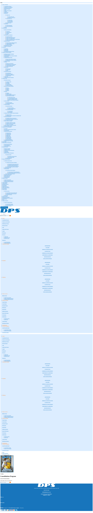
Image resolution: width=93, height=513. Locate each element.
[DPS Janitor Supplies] (10, 212)
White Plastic (6, 49)
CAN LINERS (47, 247)
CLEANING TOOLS (47, 251)
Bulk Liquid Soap (7, 176)
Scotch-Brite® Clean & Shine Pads (11, 192)
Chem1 (3, 336)
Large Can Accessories (9, 124)
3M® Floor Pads (6, 191)
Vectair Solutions (8, 32)
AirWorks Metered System (10, 43)
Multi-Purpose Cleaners (5, 223)
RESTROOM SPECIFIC (47, 256)
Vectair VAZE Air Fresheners (10, 37)
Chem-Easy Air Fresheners (8, 7)
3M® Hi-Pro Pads (9, 194)
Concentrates (8, 69)
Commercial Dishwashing (8, 57)
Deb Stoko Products (5, 184)
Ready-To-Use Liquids (7, 330)
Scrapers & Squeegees (7, 116)
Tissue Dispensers (9, 158)
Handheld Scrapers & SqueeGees (11, 118)
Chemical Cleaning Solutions (6, 52)
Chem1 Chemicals (5, 4)
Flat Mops (7, 82)
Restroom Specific (5, 146)
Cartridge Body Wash (7, 167)
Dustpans (7, 90)
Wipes (7, 70)
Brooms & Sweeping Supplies (9, 86)
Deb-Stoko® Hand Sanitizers (10, 170)
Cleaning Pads (8, 134)
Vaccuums (5, 128)
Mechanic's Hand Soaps (8, 174)
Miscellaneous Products (6, 197)
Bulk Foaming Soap (7, 175)
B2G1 (3, 199)
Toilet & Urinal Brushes (11, 108)
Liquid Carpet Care (11, 16)
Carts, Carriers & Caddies (8, 120)
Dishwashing (6, 12)
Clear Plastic (6, 48)
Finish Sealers (10, 20)
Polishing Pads (8, 136)
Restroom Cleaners (5, 225)
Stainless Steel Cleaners (7, 10)
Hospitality (4, 378)
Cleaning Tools (4, 78)
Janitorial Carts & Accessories (10, 123)
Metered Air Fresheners (9, 63)
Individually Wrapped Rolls (12, 156)
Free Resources (4, 443)
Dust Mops (8, 83)
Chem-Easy (8, 31)
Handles (7, 89)
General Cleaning (11, 107)
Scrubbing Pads (8, 133)
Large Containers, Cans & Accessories (10, 125)
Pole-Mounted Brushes (9, 109)
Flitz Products (4, 185)
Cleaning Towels (8, 114)
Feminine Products (7, 149)
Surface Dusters (6, 100)
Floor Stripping (8, 73)
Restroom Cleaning (7, 148)
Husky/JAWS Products (5, 187)
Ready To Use (8, 68)
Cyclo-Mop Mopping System (12, 98)
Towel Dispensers (7, 145)
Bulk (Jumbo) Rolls (11, 157)
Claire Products (4, 183)
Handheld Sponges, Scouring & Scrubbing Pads (13, 115)
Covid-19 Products (5, 200)
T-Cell (7, 34)
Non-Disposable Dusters (10, 103)
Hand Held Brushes (9, 106)
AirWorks (7, 33)
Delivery (3, 506)
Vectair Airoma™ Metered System (11, 42)
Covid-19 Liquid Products (8, 202)
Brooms (7, 87)
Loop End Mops (8, 84)
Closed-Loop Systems (7, 179)
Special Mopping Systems (10, 95)
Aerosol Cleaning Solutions (10, 65)
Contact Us (4, 505)
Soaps (5, 9)
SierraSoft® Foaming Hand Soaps (13, 164)
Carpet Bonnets (8, 138)
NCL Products (4, 188)
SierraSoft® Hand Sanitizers (10, 173)
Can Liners (4, 47)
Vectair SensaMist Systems (10, 40)
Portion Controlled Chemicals (8, 180)
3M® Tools (6, 195)
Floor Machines (6, 130)
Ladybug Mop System (11, 97)
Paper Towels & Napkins (8, 144)
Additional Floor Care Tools (8, 140)
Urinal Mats (6, 151)
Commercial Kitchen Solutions (9, 77)
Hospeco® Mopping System (12, 99)
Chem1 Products (4, 182)
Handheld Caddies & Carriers (10, 122)
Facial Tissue (4, 141)
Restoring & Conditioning (10, 74)
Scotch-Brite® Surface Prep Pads (11, 193)
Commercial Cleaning (5, 361)
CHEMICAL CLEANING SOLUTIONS (47, 249)
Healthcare (4, 395)
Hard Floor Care (8, 22)
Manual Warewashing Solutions (11, 59)
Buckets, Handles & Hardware (11, 94)
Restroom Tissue (8, 154)
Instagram (3, 500)
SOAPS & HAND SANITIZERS (47, 258)
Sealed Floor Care (9, 18)
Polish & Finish (8, 75)
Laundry (5, 11)
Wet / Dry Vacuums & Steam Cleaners (10, 129)
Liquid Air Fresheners (7, 46)
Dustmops (7, 88)
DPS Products (4, 307)
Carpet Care (6, 76)
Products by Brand (5, 418)
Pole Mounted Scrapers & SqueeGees (12, 119)
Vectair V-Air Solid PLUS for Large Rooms (13, 39)
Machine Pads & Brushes (8, 131)
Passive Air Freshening (7, 29)
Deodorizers (6, 23)
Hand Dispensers (6, 177)
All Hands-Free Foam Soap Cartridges (12, 166)
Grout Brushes (10, 111)
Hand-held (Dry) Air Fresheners (11, 64)
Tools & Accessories (9, 85)
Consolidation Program (7, 6)
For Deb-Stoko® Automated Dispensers (14, 172)
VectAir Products (5, 196)
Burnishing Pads (8, 137)
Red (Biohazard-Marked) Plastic (9, 51)
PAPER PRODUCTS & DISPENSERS (47, 271)
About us (3, 504)
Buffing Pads (8, 135)
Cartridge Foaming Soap (8, 160)
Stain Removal (6, 56)
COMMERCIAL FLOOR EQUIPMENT (47, 269)
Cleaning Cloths (8, 81)
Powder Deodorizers (9, 26)
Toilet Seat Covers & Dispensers (9, 150)
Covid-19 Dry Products (7, 205)
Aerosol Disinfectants (9, 66)
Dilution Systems (5, 178)
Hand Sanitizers (6, 168)
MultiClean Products (5, 186)
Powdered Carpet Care (11, 17)
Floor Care (6, 13)
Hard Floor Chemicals (7, 71)
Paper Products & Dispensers (6, 142)
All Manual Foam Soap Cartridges (11, 162)
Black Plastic (6, 50)
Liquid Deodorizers (9, 25)
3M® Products (4, 189)
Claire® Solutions (9, 44)
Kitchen (5, 27)
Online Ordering (4, 207)
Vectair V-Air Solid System (10, 38)
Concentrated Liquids (9, 204)
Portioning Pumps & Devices (8, 181)
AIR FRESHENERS (47, 245)
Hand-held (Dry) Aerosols (8, 45)
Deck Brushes (10, 112)
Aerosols (5, 61)
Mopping (5, 91)
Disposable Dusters (9, 102)
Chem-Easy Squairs (9, 36)
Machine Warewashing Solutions (11, 60)
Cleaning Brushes (7, 104)
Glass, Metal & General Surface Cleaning (10, 55)
